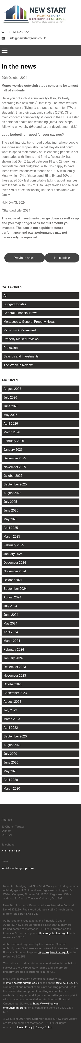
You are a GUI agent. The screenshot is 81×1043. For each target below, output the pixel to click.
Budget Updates (15, 304)
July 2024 (10, 606)
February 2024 (14, 649)
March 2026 (12, 432)
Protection (11, 347)
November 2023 (15, 675)
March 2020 (12, 788)
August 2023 (12, 701)
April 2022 (11, 727)
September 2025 (15, 484)
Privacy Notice (43, 1027)
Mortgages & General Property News (29, 321)
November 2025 (15, 467)
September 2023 (15, 693)
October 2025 (13, 475)
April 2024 (11, 632)
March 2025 (12, 536)
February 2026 (14, 441)
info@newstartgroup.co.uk (27, 38)
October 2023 (13, 684)
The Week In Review (18, 365)
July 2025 (10, 501)
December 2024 (15, 562)
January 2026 (13, 449)
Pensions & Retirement (20, 330)
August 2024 (12, 597)
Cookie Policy (24, 1027)
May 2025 (10, 519)
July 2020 (10, 753)
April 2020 (11, 780)
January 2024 (13, 658)
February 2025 (14, 545)
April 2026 (11, 423)
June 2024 (11, 614)
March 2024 (12, 640)
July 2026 (10, 397)
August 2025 (12, 493)
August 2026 (12, 388)
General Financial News (20, 313)
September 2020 (15, 736)
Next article (62, 258)
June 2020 (11, 762)
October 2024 (13, 580)
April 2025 (11, 527)
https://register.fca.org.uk (53, 933)
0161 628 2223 (19, 32)
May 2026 (10, 415)
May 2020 (10, 771)
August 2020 (12, 745)
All (5, 295)
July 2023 (10, 710)
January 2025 (13, 554)
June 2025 (11, 510)
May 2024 (10, 623)
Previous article (24, 258)
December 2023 (15, 667)
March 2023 (12, 719)
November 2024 (15, 571)
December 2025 (15, 458)
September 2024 (15, 588)
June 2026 (11, 406)
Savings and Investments (21, 356)
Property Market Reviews (21, 339)
